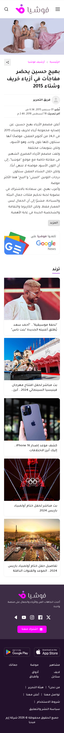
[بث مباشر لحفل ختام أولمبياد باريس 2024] (32, 480)
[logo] (32, 9)
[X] (48, 617)
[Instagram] (32, 617)
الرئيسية (55, 62)
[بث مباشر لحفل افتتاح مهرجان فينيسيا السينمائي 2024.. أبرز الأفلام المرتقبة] (32, 359)
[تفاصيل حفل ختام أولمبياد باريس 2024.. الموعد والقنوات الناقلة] (32, 540)
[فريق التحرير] (56, 100)
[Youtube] (24, 617)
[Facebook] (40, 617)
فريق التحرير (41, 100)
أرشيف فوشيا (36, 62)
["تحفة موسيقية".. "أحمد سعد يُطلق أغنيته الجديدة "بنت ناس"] (32, 299)
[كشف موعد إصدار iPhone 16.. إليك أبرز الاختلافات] (32, 419)
